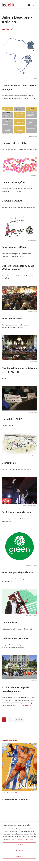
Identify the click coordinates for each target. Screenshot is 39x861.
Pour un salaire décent (14, 247)
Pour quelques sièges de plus (17, 572)
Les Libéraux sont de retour (17, 512)
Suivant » (19, 719)
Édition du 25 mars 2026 (10, 793)
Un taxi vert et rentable (15, 143)
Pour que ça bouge (12, 318)
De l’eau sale (9, 462)
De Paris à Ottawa (12, 200)
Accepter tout (19, 844)
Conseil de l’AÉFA (12, 419)
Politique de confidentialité (25, 839)
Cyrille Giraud (10, 622)
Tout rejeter (19, 856)
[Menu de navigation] (28, 5)
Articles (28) (7, 29)
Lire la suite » (26, 705)
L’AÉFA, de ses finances (15, 638)
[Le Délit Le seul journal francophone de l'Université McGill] (8, 5)
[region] (19, 841)
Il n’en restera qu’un (13, 182)
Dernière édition (9, 740)
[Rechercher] (33, 5)
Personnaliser (19, 850)
